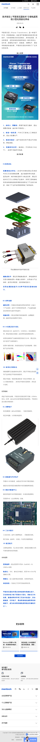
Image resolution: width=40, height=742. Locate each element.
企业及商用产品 (7, 696)
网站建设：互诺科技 (20, 737)
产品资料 (33, 8)
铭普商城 (26, 0)
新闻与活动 (26, 8)
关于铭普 (13, 8)
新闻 (13, 739)
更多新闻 (20, 655)
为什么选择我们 (7, 709)
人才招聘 (19, 8)
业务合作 (4, 716)
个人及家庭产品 (7, 702)
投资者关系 (19, 739)
